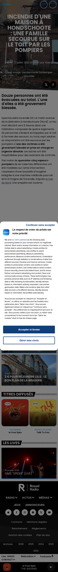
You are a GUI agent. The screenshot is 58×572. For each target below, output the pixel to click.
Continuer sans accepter (40, 225)
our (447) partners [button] (19, 239)
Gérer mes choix (29, 340)
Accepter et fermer (29, 329)
